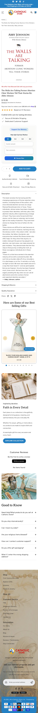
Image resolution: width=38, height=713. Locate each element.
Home (3, 19)
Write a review (19, 461)
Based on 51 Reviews (22, 110)
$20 (23, 139)
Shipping (4, 102)
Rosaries (6, 585)
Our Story (6, 626)
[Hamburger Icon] (3, 12)
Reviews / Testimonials (11, 640)
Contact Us (7, 617)
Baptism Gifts (7, 582)
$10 (15, 139)
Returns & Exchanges (10, 610)
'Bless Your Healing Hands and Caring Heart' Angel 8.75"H (19, 334)
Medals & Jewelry (9, 589)
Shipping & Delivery (9, 606)
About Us (6, 629)
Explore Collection (14, 441)
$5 (8, 139)
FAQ (4, 603)
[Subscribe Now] (31, 682)
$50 (30, 139)
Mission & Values (9, 636)
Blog (4, 633)
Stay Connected (8, 644)
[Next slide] (33, 338)
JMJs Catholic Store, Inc (17, 699)
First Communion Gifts (11, 578)
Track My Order (8, 613)
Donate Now (20, 158)
